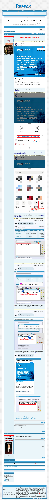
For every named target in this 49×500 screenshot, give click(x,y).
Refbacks (5, 480)
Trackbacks (5, 479)
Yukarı (45, 498)
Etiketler (5, 465)
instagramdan (9, 466)
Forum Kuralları (6, 481)
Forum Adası (39, 498)
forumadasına (6, 466)
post (16, 466)
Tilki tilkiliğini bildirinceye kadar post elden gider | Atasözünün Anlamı (25, 417)
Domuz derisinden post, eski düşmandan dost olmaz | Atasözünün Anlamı (26, 418)
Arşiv (42, 498)
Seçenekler (36, 33)
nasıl (12, 466)
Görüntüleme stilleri (41, 33)
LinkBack (32, 33)
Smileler (5, 477)
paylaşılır (14, 466)
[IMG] (4, 478)
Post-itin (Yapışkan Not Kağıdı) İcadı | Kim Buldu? (23, 416)
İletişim (35, 498)
